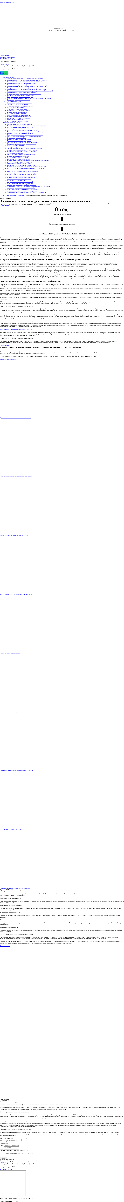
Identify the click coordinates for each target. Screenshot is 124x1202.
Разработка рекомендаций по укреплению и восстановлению (24, 148)
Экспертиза (19, 195)
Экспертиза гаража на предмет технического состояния (16, 476)
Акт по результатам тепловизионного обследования (22, 191)
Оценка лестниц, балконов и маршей (17, 157)
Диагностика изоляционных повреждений (19, 118)
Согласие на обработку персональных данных (14, 1150)
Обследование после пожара (11, 122)
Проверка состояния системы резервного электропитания (16, 770)
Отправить (3, 1158)
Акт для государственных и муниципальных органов (22, 174)
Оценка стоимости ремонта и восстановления (20, 127)
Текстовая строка (5, 1138)
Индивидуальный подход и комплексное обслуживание (16, 329)
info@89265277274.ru (6, 58)
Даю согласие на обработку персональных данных (19, 1153)
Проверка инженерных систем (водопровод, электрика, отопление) (26, 166)
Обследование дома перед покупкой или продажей (21, 92)
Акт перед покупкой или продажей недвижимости (21, 185)
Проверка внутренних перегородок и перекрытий (21, 144)
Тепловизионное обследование (12, 101)
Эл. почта (3, 1143)
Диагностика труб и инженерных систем (18, 110)
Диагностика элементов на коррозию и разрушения (21, 151)
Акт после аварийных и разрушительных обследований (23, 189)
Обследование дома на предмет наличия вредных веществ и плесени (27, 80)
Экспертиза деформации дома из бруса (11, 829)
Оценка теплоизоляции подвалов (16, 113)
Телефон (3, 1140)
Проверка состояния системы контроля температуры (15, 888)
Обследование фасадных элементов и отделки (20, 97)
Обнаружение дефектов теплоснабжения (18, 115)
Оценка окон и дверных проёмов (16, 138)
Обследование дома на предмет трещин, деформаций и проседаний (26, 89)
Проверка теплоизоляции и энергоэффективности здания (23, 88)
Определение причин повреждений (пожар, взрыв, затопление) (25, 135)
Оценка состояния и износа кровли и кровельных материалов (24, 81)
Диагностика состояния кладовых (10, 711)
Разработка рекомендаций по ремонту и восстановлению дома (25, 78)
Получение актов (8, 169)
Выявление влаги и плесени (15, 119)
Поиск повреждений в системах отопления (19, 103)
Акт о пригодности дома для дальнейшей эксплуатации (23, 173)
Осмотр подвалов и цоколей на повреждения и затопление (24, 136)
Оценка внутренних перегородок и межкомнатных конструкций (25, 168)
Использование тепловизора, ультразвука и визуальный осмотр (25, 132)
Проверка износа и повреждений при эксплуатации (22, 150)
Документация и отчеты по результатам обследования (22, 171)
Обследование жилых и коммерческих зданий (20, 106)
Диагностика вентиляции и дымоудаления (19, 141)
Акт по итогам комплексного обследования (19, 176)
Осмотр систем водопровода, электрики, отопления (22, 142)
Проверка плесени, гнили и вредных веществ (20, 133)
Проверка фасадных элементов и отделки (19, 139)
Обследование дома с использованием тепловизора (21, 83)
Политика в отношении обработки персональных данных (16, 1156)
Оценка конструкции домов (11, 147)
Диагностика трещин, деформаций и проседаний (21, 165)
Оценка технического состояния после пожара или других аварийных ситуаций (30, 91)
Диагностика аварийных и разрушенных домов (20, 95)
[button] (5, 55)
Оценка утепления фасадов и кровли (17, 121)
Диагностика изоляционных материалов (18, 159)
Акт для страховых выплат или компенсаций (20, 182)
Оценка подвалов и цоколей (15, 153)
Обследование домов (9, 77)
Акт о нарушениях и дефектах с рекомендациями (21, 177)
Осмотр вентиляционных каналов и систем (19, 163)
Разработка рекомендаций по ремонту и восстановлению (23, 128)
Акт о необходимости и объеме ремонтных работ (21, 188)
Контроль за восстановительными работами (19, 124)
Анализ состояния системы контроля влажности (14, 535)
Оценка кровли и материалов (15, 145)
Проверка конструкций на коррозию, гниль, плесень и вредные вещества (28, 160)
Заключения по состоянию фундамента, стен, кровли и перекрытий (26, 192)
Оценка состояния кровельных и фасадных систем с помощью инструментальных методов (33, 84)
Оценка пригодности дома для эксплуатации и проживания (24, 94)
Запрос (2, 1149)
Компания (3, 1142)
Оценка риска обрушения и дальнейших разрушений (22, 130)
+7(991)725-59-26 (5, 64)
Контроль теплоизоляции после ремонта (18, 104)
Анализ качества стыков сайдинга (10, 653)
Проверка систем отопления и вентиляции (19, 116)
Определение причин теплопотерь (17, 109)
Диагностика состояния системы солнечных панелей (15, 418)
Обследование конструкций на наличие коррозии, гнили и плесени (26, 86)
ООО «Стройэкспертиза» (7, 2)
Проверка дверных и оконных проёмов (18, 156)
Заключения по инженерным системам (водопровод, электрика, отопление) (28, 186)
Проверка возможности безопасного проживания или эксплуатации (26, 125)
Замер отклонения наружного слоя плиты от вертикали (16, 594)
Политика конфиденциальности (9, 1201)
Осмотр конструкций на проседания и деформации (21, 154)
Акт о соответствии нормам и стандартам (19, 179)
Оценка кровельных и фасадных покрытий (19, 162)
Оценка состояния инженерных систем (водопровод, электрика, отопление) (29, 98)
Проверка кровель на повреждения (17, 112)
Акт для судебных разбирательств (16, 180)
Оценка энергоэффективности (15, 107)
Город (1, 1145)
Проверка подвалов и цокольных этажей (18, 100)
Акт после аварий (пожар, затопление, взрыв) (20, 183)
